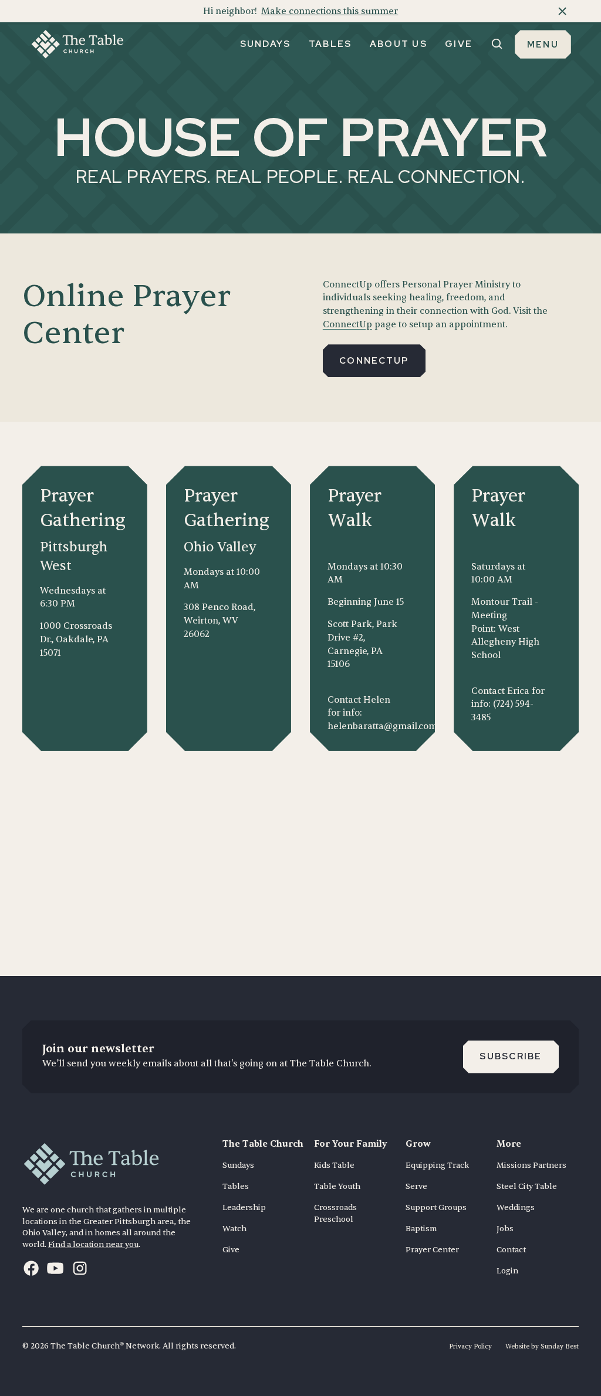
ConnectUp (347, 324)
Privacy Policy (470, 1346)
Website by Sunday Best (542, 1346)
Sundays (238, 1165)
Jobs (505, 1229)
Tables (235, 1186)
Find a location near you (93, 1244)
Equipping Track (437, 1165)
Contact (511, 1250)
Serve (416, 1186)
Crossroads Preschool (335, 1213)
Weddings (516, 1207)
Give (230, 1250)
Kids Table (334, 1165)
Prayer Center (432, 1250)
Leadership (244, 1207)
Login (507, 1271)
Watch (234, 1229)
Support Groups (436, 1207)
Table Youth (337, 1186)
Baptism (421, 1229)
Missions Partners (531, 1165)
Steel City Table (527, 1186)
